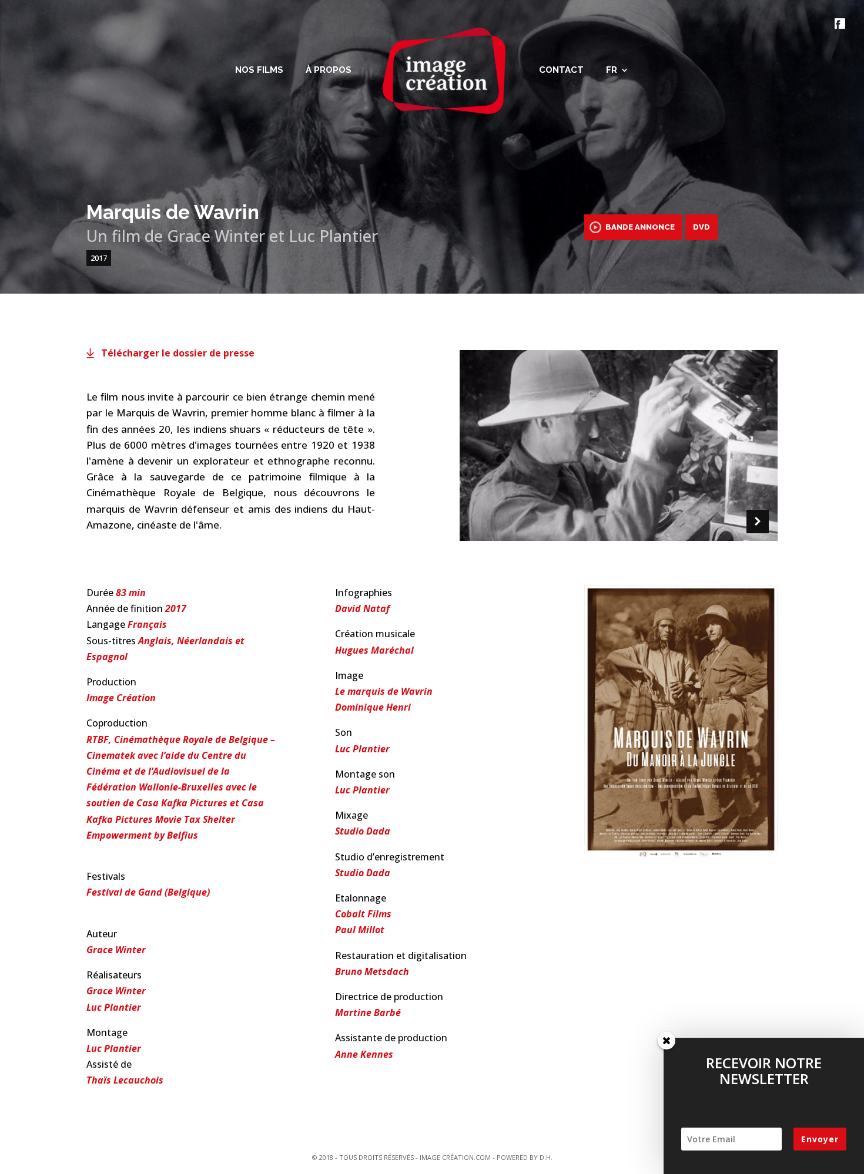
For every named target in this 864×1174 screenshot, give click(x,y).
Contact (561, 70)
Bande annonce (640, 227)
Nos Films (259, 70)
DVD (701, 227)
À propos (328, 70)
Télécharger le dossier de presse (177, 353)
